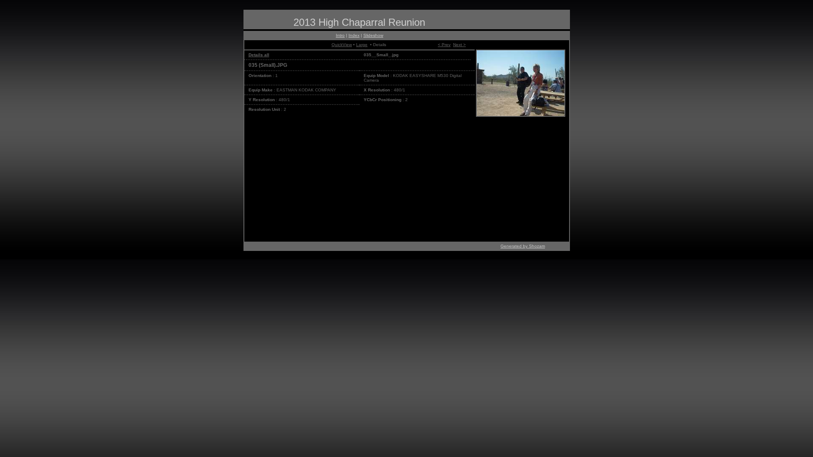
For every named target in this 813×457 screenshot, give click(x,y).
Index (353, 35)
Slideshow (373, 35)
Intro (340, 35)
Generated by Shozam (523, 246)
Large (362, 44)
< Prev (444, 44)
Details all (259, 54)
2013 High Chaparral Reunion (359, 22)
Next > (459, 44)
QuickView (342, 44)
